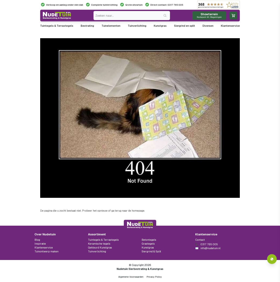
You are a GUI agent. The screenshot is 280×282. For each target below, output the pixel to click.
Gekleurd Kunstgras (100, 247)
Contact (200, 239)
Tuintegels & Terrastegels (56, 25)
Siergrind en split (184, 25)
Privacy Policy (154, 277)
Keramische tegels (99, 243)
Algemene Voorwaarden (130, 277)
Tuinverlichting (137, 25)
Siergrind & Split (151, 251)
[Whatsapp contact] (272, 259)
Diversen (208, 25)
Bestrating (87, 25)
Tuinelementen (111, 25)
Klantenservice (230, 25)
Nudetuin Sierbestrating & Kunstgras (140, 269)
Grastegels (148, 243)
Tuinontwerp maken (46, 251)
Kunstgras (160, 25)
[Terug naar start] (140, 225)
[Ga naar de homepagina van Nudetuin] (57, 15)
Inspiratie (40, 243)
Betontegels (149, 239)
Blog (37, 239)
